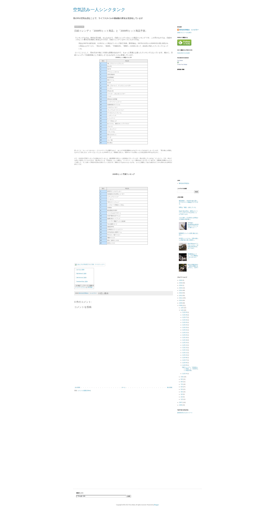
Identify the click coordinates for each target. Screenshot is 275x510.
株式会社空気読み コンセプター (189, 30)
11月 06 (184, 362)
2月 (182, 397)
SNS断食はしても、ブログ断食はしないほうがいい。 (193, 256)
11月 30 (184, 312)
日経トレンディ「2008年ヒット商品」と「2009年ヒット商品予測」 (190, 369)
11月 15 (184, 342)
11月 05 (184, 365)
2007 (181, 402)
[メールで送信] (99, 293)
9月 (182, 379)
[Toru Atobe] (178, 62)
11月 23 (184, 327)
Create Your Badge (182, 64)
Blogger (156, 505)
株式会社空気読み (184, 183)
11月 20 (184, 335)
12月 (182, 307)
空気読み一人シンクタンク (99, 9)
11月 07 (184, 360)
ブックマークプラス (80, 287)
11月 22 (184, 330)
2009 (181, 303)
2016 (181, 285)
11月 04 (184, 373)
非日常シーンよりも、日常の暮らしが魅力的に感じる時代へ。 (188, 239)
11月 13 (184, 347)
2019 (181, 283)
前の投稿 (169, 387)
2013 (181, 293)
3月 (182, 394)
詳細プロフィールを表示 (184, 32)
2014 (181, 290)
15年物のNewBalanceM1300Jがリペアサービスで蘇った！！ (193, 225)
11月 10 (184, 355)
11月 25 (184, 322)
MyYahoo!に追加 (81, 273)
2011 (181, 298)
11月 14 (184, 345)
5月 (182, 389)
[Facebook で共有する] (105, 293)
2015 (181, 288)
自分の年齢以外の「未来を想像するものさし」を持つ (193, 266)
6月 (182, 387)
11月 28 (184, 315)
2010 (181, 300)
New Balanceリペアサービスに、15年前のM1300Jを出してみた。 (193, 246)
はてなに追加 (80, 269)
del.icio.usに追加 (81, 277)
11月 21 (184, 332)
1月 (182, 399)
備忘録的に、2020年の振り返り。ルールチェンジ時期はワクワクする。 (189, 202)
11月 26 (184, 320)
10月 (182, 377)
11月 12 (184, 350)
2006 (181, 405)
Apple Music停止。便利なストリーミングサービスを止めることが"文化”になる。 (188, 212)
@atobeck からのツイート (184, 412)
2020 (181, 280)
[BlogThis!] (101, 293)
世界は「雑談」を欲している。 (188, 207)
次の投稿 (77, 387)
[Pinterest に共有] (107, 293)
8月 (182, 381)
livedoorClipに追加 (82, 281)
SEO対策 (90, 287)
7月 (182, 384)
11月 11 (184, 352)
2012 (181, 295)
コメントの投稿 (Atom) (84, 390)
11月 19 (184, 337)
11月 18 (184, 340)
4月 (182, 392)
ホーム (123, 387)
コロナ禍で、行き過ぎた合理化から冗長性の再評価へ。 (188, 218)
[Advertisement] (123, 370)
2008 (181, 305)
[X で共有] (103, 293)
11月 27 (184, 317)
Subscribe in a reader (183, 53)
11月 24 (184, 325)
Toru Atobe (180, 60)
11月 (182, 310)
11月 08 (184, 357)
